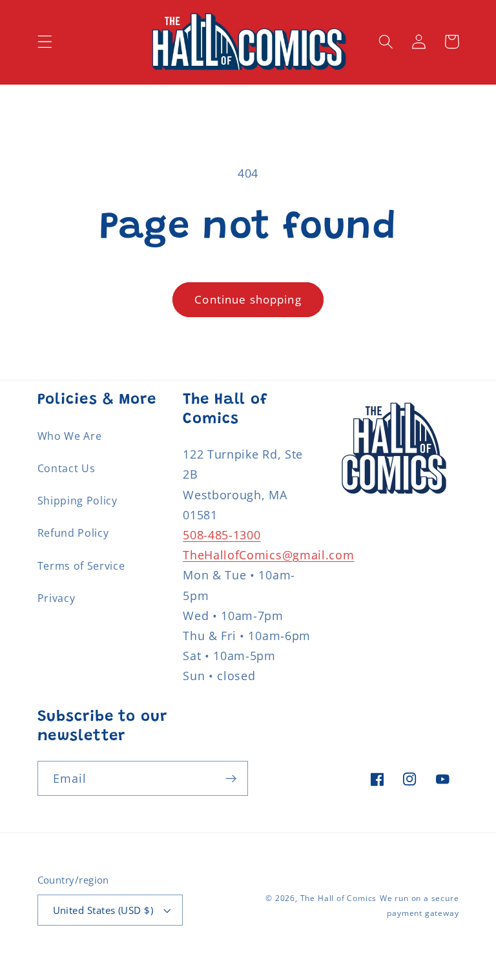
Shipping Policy (77, 500)
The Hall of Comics (338, 898)
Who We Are (69, 436)
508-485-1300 (221, 534)
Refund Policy (73, 533)
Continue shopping (248, 299)
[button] (44, 41)
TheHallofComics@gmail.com (268, 554)
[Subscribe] (230, 778)
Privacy (56, 598)
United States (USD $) (103, 910)
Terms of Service (81, 566)
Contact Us (66, 468)
